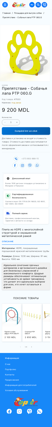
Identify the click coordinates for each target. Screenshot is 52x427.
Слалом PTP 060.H (30, 333)
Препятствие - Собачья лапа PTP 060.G (22, 17)
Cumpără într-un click (26, 131)
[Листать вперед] (31, 347)
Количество (7, 117)
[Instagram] (21, 412)
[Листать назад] (20, 347)
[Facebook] (10, 412)
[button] (5, 4)
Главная (6, 13)
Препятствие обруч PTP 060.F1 (12, 333)
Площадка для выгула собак (28, 13)
